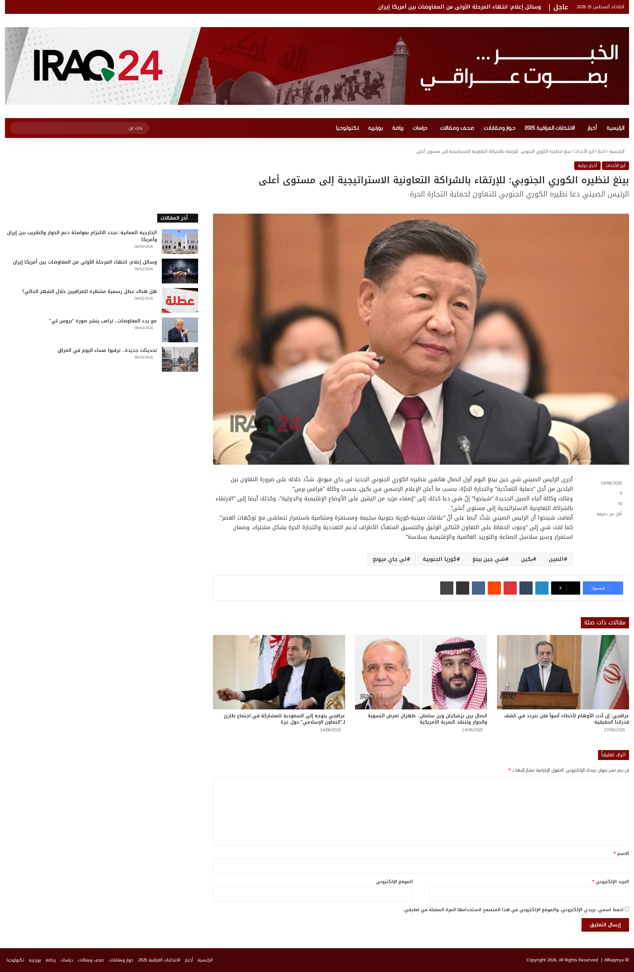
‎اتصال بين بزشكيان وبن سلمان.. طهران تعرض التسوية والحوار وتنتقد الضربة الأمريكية (427, 719)
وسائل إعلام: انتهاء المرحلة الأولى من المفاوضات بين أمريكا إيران (459, 7)
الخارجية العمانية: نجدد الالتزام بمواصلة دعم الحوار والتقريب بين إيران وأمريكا (82, 236)
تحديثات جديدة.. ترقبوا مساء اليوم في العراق (107, 350)
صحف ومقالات (457, 128)
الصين (556, 559)
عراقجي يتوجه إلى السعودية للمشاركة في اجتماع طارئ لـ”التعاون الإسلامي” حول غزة (284, 719)
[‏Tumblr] (526, 588)
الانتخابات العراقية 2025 (550, 128)
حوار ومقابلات (499, 128)
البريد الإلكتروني (610, 881)
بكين (527, 559)
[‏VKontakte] (478, 588)
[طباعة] (446, 588)
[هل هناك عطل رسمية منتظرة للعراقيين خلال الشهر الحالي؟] (180, 300)
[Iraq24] (317, 66)
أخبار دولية (587, 165)
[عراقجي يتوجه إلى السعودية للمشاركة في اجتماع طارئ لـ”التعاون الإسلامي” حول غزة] (279, 672)
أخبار (592, 128)
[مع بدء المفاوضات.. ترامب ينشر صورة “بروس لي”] (180, 329)
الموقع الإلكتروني (394, 881)
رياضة (398, 128)
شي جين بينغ (489, 559)
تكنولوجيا (347, 128)
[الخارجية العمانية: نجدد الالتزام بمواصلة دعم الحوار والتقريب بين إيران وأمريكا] (180, 241)
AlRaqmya (614, 960)
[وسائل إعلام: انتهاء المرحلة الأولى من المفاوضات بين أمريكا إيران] (180, 271)
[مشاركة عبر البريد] (462, 588)
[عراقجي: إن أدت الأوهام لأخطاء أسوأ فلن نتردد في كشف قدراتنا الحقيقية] (563, 672)
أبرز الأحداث (584, 151)
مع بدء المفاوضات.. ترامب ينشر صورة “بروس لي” (103, 321)
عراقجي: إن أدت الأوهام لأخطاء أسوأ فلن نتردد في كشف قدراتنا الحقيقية (566, 719)
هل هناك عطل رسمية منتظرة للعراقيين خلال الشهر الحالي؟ (89, 291)
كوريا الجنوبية (439, 559)
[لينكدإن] (541, 588)
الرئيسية (615, 128)
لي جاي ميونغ (389, 559)
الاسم (621, 853)
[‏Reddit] (494, 588)
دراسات (420, 128)
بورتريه (375, 128)
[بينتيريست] (510, 588)
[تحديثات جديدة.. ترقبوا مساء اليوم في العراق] (180, 359)
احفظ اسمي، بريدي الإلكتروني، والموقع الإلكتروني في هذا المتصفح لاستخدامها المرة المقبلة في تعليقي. (513, 910)
